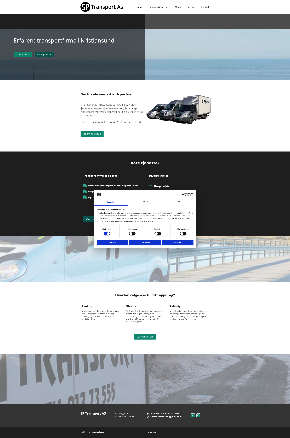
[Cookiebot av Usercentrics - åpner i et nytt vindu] (183, 194)
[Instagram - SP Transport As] (198, 415)
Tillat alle (177, 243)
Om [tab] (179, 202)
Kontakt (205, 6)
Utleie (178, 6)
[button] (23, 54)
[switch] (132, 234)
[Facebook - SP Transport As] (193, 415)
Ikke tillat (112, 243)
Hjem (139, 6)
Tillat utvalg (145, 243)
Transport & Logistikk (158, 6)
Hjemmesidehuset (96, 432)
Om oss (191, 6)
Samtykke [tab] (111, 202)
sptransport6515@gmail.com (166, 416)
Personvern (151, 432)
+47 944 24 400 (159, 413)
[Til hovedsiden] (101, 7)
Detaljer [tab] (145, 202)
